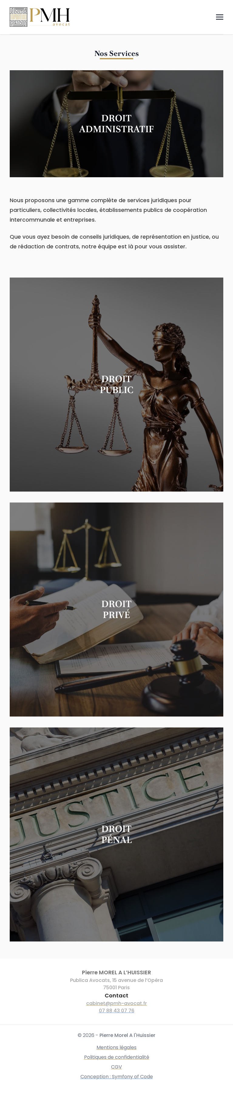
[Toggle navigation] (219, 16)
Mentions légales (116, 1047)
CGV (116, 1066)
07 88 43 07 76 (116, 1010)
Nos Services (116, 53)
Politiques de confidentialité (116, 1057)
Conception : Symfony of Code (116, 1076)
